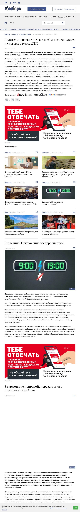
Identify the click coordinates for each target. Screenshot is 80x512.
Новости (15, 34)
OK (76, 508)
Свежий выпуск (38, 9)
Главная (7, 34)
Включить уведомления (65, 9)
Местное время (26, 34)
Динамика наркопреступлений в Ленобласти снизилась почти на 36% (28, 29)
